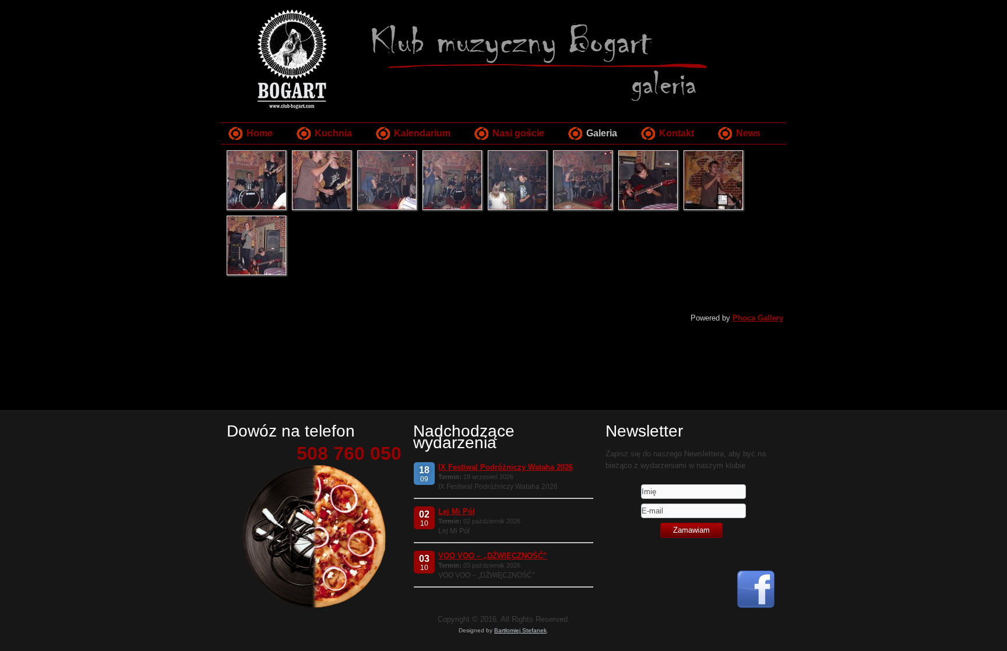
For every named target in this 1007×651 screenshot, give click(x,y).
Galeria (601, 133)
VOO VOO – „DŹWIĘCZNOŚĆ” (492, 555)
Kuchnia (333, 133)
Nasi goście (518, 133)
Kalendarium (422, 133)
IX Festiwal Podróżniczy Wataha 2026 (505, 467)
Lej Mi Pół (456, 511)
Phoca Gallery (758, 318)
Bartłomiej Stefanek (520, 630)
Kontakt (676, 133)
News (748, 133)
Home (260, 133)
